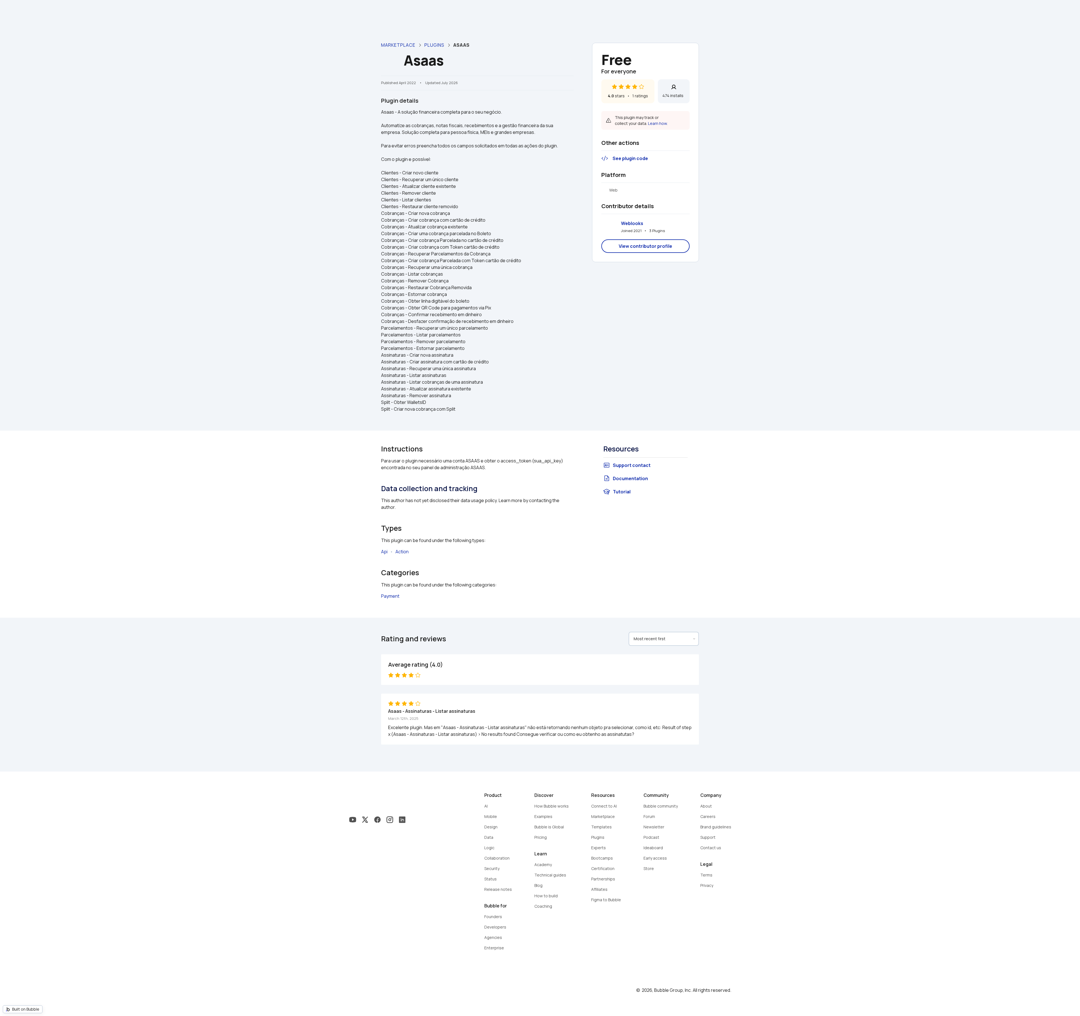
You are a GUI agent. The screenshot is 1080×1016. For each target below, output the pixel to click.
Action (402, 552)
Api (384, 552)
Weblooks (632, 223)
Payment (390, 596)
